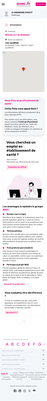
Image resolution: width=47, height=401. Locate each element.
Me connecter (40, 4)
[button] (13, 350)
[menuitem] (23, 350)
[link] (15, 391)
